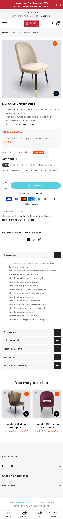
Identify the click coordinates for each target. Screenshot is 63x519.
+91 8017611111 (32, 12)
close (58, 5)
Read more (28, 124)
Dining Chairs (30, 216)
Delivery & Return (11, 232)
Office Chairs (27, 219)
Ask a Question (32, 232)
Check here (46, 16)
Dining (18, 216)
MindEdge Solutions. (39, 505)
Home (5, 32)
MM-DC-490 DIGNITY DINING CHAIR (16, 425)
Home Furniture (10, 219)
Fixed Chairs (44, 216)
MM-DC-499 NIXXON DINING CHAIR (47, 425)
